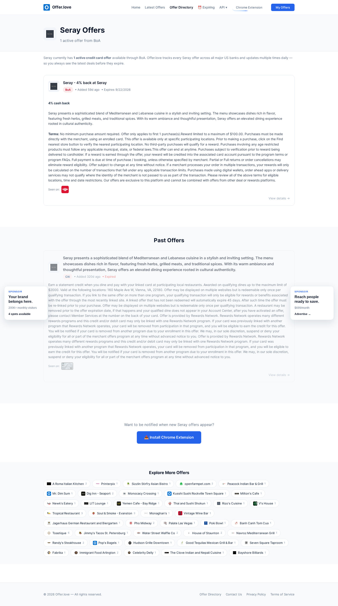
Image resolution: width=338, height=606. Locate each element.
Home (136, 7)
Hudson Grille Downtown (152, 543)
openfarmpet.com (199, 484)
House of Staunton (207, 533)
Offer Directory (181, 7)
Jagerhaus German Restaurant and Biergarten (86, 523)
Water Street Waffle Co (160, 533)
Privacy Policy (256, 594)
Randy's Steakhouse (68, 543)
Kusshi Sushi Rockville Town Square (199, 493)
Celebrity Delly (144, 552)
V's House (267, 503)
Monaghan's (159, 513)
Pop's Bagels (108, 543)
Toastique (60, 533)
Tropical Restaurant (67, 513)
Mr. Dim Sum (62, 493)
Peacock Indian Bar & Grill (246, 484)
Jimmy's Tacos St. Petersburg (106, 533)
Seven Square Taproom (267, 543)
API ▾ (223, 7)
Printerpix (109, 484)
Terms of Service (282, 594)
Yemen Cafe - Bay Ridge (140, 503)
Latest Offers (155, 7)
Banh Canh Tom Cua (255, 523)
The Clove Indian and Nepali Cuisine (197, 552)
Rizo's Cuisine (233, 503)
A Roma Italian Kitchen (69, 484)
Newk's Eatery (63, 503)
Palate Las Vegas (182, 523)
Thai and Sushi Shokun (190, 503)
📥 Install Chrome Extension (169, 437)
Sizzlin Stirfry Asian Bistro (151, 484)
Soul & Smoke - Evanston (116, 513)
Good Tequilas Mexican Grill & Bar (210, 543)
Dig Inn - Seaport (100, 493)
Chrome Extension (249, 7)
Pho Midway (144, 523)
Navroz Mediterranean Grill (256, 533)
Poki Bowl (217, 523)
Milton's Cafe (251, 493)
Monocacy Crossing (143, 493)
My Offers (283, 7)
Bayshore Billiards (252, 552)
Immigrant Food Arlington (99, 552)
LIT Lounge (99, 503)
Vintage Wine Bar (197, 513)
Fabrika (58, 552)
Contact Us (234, 594)
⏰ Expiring (206, 7)
